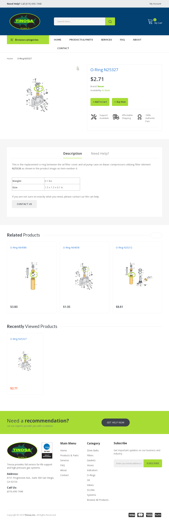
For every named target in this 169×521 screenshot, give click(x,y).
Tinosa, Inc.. (30, 514)
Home (10, 58)
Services (64, 460)
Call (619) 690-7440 (24, 3)
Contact (64, 475)
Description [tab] (72, 153)
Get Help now (115, 422)
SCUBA (91, 490)
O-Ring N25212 (124, 247)
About (63, 470)
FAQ (62, 465)
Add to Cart (101, 101)
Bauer (101, 86)
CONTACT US (24, 204)
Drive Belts (93, 450)
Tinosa (13, 251)
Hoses (90, 465)
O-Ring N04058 (71, 247)
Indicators (92, 470)
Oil (88, 480)
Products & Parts (69, 455)
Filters (90, 455)
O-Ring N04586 (18, 247)
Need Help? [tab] (100, 153)
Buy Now (121, 101)
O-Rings (91, 475)
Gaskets (91, 460)
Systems (91, 494)
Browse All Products (98, 499)
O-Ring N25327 (18, 338)
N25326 (16, 168)
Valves (90, 485)
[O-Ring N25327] (78, 68)
